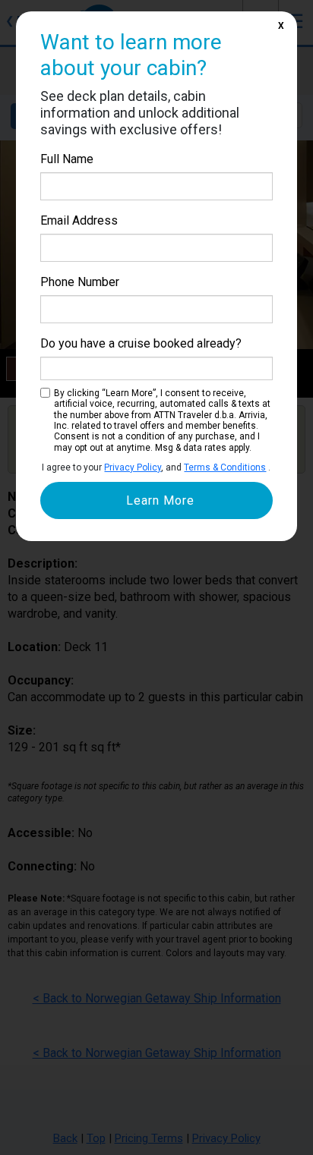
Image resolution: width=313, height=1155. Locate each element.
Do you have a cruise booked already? (141, 343)
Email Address (79, 220)
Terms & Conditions (225, 467)
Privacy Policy (132, 467)
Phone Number (79, 282)
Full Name (66, 159)
